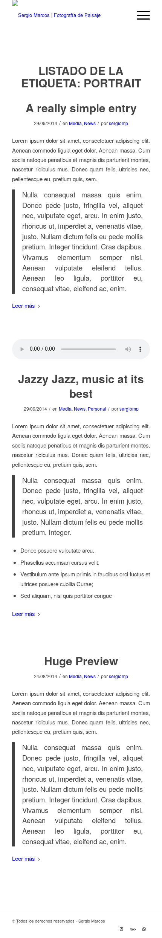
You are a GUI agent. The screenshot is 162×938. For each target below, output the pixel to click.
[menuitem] (139, 15)
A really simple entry (81, 107)
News (90, 123)
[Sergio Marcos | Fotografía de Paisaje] (67, 15)
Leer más (23, 305)
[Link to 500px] (133, 928)
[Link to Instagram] (121, 928)
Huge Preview (81, 660)
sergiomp (118, 123)
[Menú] (139, 15)
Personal (97, 408)
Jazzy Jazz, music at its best (81, 385)
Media (75, 123)
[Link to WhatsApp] (144, 928)
